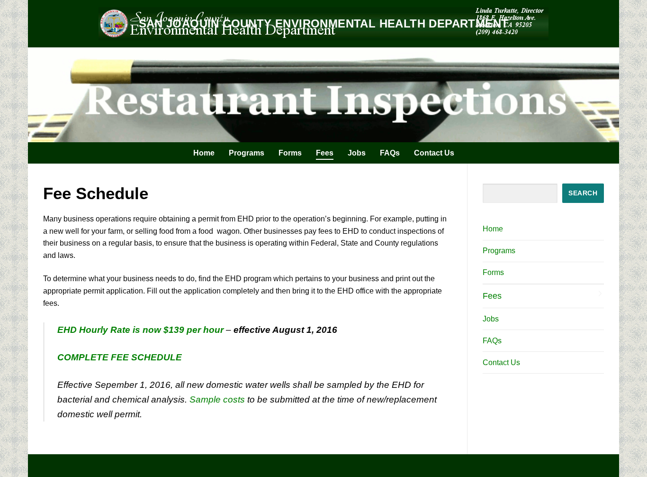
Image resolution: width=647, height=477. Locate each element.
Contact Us (501, 362)
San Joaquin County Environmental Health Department (324, 23)
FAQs (492, 341)
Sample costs (217, 399)
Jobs (491, 319)
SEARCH (582, 193)
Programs (499, 251)
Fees (492, 296)
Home (493, 229)
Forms (493, 272)
